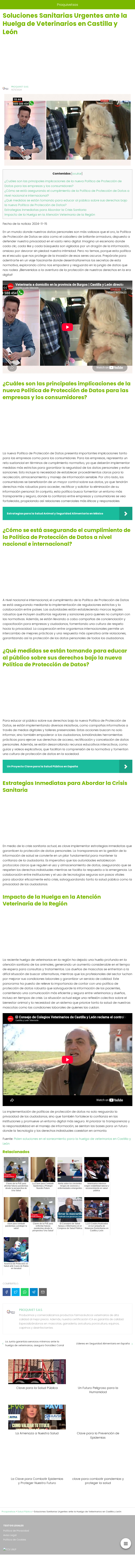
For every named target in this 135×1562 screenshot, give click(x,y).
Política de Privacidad (16, 1530)
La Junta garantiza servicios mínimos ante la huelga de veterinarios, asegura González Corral (34, 1343)
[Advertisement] (67, 60)
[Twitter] (16, 1292)
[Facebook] (7, 1292)
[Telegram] (34, 1292)
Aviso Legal (9, 1535)
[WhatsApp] (25, 1292)
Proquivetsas (67, 4)
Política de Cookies (14, 1539)
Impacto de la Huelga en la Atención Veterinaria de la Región (49, 214)
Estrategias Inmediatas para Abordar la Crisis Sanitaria (45, 210)
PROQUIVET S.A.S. (20, 86)
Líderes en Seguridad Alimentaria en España (103, 1343)
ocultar (76, 174)
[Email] (43, 1292)
